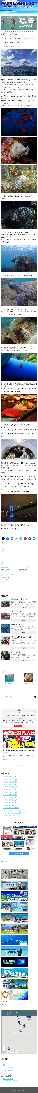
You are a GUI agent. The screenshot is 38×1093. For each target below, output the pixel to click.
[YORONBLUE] (5, 628)
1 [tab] (5, 31)
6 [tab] (15, 31)
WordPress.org (7, 1070)
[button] (3, 745)
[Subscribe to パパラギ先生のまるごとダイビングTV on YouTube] (19, 726)
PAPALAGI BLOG (20, 1090)
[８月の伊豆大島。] (5, 615)
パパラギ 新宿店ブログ (10, 782)
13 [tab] (30, 31)
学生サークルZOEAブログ (11, 815)
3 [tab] (9, 31)
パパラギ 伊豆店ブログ (10, 795)
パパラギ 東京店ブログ (10, 776)
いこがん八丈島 (23, 567)
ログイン (5, 1062)
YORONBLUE (15, 625)
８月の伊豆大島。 (17, 611)
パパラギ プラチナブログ (11, 808)
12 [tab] (28, 31)
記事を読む (23, 607)
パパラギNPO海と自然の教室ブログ (14, 813)
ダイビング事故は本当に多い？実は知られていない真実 (18, 750)
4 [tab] (11, 31)
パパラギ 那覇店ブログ (10, 797)
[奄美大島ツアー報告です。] (5, 602)
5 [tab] (13, 31)
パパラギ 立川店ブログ (10, 792)
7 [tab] (17, 31)
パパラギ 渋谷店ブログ (10, 802)
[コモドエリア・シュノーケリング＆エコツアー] (5, 640)
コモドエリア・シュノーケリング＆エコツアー (23, 638)
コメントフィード (8, 1067)
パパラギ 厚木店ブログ (10, 800)
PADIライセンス (8, 1079)
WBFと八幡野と (16, 652)
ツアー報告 (23, 38)
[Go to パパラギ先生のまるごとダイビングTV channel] (19, 711)
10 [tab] (24, 31)
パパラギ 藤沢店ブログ (10, 789)
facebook (4, 861)
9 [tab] (22, 31)
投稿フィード (7, 1065)
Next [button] (35, 22)
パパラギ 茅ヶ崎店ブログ (11, 805)
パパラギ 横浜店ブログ (10, 784)
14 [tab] (32, 31)
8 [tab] (20, 31)
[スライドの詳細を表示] (19, 23)
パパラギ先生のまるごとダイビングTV (19, 716)
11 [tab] (26, 31)
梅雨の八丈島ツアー (6, 567)
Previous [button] (3, 22)
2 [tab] (7, 31)
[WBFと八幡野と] (5, 655)
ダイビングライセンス (10, 1081)
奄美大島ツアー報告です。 (20, 599)
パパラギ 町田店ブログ (10, 787)
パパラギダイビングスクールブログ (14, 810)
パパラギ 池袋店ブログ (10, 779)
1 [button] (16, 765)
